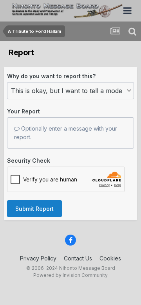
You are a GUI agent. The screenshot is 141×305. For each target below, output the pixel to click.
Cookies (110, 258)
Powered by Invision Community (70, 275)
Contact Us (78, 258)
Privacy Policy (38, 258)
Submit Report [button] (34, 208)
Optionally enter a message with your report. (65, 132)
